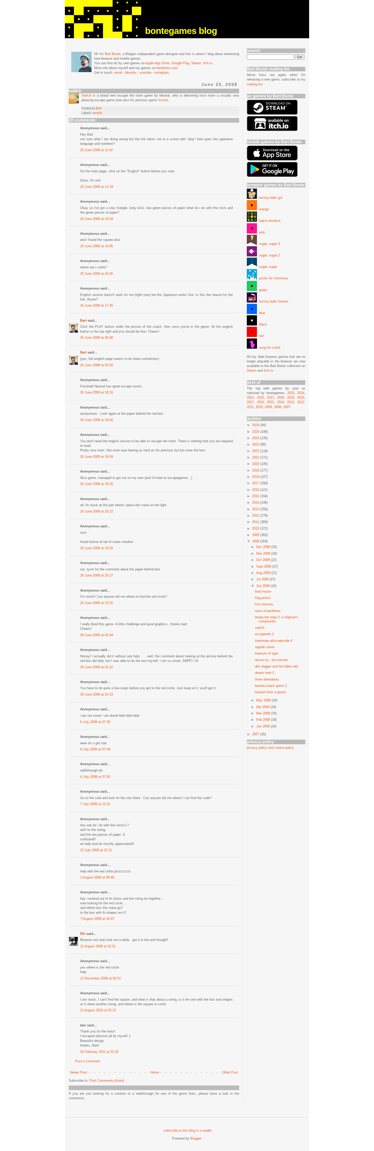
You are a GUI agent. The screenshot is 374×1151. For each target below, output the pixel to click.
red (260, 336)
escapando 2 (264, 634)
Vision (162, 100)
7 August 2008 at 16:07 (97, 919)
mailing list (255, 84)
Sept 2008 (264, 566)
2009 (268, 407)
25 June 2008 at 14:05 (96, 246)
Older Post (230, 1072)
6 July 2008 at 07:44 (95, 749)
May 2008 (264, 700)
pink (261, 232)
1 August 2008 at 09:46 (97, 877)
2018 (300, 397)
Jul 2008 (263, 579)
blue (261, 313)
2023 (250, 397)
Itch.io (207, 63)
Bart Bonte (113, 54)
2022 (260, 397)
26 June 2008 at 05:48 (96, 337)
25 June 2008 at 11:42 (96, 150)
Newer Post (78, 1072)
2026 (256, 425)
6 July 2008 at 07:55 (95, 777)
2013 (290, 402)
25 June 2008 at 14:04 (96, 219)
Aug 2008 (263, 573)
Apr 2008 (263, 707)
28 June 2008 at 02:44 (96, 635)
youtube (145, 72)
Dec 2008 (263, 547)
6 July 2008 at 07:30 (95, 722)
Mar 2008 (263, 713)
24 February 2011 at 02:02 (99, 1052)
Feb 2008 (263, 720)
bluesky (131, 72)
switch (259, 628)
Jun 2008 (263, 586)
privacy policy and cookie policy (270, 748)
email (118, 72)
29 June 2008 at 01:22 (96, 667)
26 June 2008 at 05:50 (96, 365)
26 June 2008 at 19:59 (96, 457)
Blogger (195, 1138)
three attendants (267, 679)
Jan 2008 (263, 726)
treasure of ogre (266, 653)
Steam (196, 63)
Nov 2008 (263, 553)
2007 (286, 407)
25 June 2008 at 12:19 (96, 187)
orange (263, 209)
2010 (259, 407)
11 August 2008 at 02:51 (98, 946)
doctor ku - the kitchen (271, 660)
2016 (260, 402)
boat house (263, 591)
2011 (250, 407)
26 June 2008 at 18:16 (96, 392)
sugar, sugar (267, 267)
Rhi (82, 934)
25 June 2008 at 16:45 (96, 274)
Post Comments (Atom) (106, 1080)
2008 (277, 407)
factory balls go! (270, 198)
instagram (161, 72)
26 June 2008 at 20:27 (96, 575)
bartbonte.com (167, 68)
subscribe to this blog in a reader (188, 1130)
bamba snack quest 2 (271, 686)
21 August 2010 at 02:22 (98, 1010)
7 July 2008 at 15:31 (95, 804)
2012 (300, 402)
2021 (270, 397)
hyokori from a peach (270, 692)
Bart (83, 320)
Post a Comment (87, 1061)
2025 (290, 393)
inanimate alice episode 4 (273, 641)
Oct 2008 (263, 560)
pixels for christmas (272, 278)
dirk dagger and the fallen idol (276, 666)
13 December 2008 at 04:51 (100, 978)
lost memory (264, 604)
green (262, 290)
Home (154, 1072)
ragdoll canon (265, 647)
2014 (280, 402)
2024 (300, 393)
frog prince (262, 598)
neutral (97, 112)
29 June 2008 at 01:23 (96, 694)
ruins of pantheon (267, 611)
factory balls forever (272, 301)
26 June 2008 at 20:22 (96, 511)
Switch (86, 95)
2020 (280, 397)
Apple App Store (157, 63)
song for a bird (268, 347)
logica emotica (268, 221)
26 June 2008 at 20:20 (96, 484)
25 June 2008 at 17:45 (96, 305)
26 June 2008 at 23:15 (96, 603)
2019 (290, 397)
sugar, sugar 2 (268, 255)
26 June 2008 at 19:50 (96, 420)
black (262, 324)
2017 (250, 402)
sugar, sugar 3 (268, 244)
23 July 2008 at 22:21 (96, 850)
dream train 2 (264, 673)
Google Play (180, 63)
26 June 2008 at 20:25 (96, 548)
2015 (270, 402)
